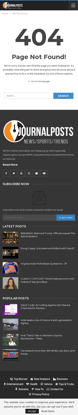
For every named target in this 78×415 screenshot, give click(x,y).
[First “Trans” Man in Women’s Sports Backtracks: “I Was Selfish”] (10, 340)
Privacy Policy (40, 394)
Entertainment (15, 384)
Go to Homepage (40, 81)
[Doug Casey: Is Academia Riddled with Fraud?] (10, 252)
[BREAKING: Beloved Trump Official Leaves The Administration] (10, 237)
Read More (10, 164)
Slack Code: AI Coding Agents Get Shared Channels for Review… (45, 307)
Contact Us (56, 389)
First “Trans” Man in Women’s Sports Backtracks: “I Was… (41, 337)
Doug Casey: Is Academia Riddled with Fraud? (47, 248)
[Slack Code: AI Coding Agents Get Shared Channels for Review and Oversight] (10, 309)
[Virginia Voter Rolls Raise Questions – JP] (10, 268)
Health (34, 384)
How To (39, 389)
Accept (32, 411)
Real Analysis (42, 379)
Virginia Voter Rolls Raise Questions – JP (44, 263)
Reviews (23, 389)
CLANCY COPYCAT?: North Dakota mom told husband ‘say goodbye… (47, 280)
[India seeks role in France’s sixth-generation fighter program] (10, 324)
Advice (48, 384)
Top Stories (20, 379)
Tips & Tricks (66, 384)
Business (62, 379)
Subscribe (66, 217)
